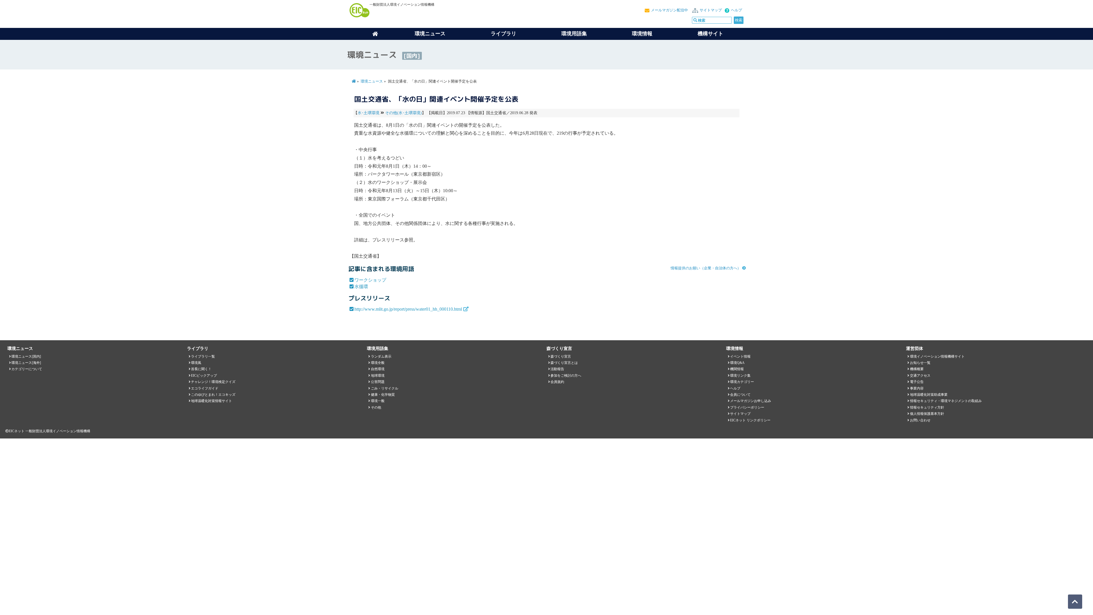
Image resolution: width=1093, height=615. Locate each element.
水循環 (361, 286)
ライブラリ (503, 33)
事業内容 (917, 388)
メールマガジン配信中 (669, 10)
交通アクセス (920, 376)
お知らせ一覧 (920, 363)
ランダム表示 (381, 356)
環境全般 (378, 363)
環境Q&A (737, 363)
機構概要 (917, 369)
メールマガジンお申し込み (750, 401)
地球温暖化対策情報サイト (211, 401)
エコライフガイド (204, 388)
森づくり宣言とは (564, 363)
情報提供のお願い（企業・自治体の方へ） (706, 268)
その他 (376, 407)
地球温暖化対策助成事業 (929, 395)
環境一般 (378, 401)
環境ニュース (372, 81)
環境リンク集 (740, 376)
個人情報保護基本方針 (927, 414)
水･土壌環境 (368, 113)
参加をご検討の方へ (565, 376)
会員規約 (557, 382)
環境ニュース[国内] (26, 356)
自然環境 (378, 369)
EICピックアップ (204, 376)
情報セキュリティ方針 (927, 407)
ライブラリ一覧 (203, 356)
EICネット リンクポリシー (750, 420)
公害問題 (378, 382)
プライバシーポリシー (747, 407)
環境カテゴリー (742, 382)
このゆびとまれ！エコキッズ (213, 395)
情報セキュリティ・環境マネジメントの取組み (946, 401)
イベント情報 (740, 356)
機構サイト (710, 33)
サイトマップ (711, 10)
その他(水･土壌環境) (403, 113)
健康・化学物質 (383, 395)
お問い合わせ (920, 420)
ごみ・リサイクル (384, 388)
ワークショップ (370, 280)
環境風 (196, 363)
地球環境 (378, 376)
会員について (740, 395)
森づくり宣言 (560, 356)
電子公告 (917, 382)
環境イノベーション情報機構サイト (937, 356)
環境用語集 (574, 33)
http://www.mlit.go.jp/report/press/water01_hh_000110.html (408, 309)
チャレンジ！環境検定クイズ (213, 382)
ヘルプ (736, 10)
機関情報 (737, 369)
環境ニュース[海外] (26, 363)
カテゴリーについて (26, 369)
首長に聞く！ (201, 369)
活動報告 (557, 369)
